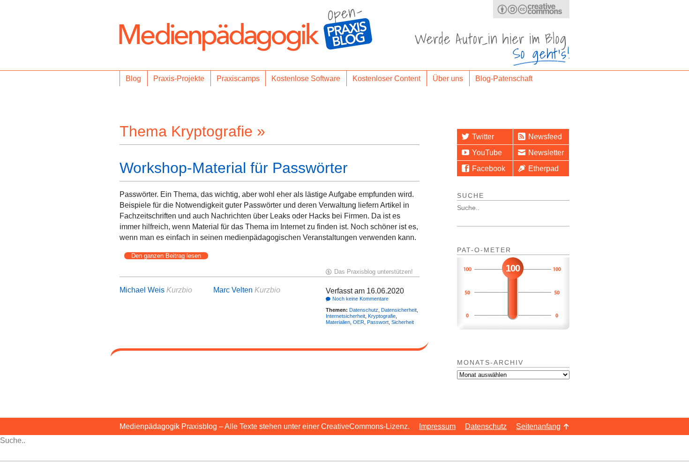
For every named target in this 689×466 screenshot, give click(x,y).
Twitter (483, 137)
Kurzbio (179, 290)
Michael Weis (142, 290)
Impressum (437, 426)
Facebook (488, 169)
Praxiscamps (238, 79)
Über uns (448, 79)
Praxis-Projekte (178, 79)
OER (358, 322)
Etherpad (543, 169)
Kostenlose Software (305, 79)
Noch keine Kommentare (360, 298)
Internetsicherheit (345, 316)
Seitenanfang (538, 426)
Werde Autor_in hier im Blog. (492, 48)
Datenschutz (363, 310)
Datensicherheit (399, 310)
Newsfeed (545, 137)
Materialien (338, 322)
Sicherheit (402, 322)
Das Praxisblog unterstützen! (373, 271)
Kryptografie (382, 316)
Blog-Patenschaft (503, 79)
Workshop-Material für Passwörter (234, 167)
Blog (133, 79)
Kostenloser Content (386, 79)
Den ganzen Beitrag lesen (166, 255)
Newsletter (546, 153)
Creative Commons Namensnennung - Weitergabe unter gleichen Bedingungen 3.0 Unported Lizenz (531, 9)
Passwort (378, 322)
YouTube (487, 153)
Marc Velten (233, 290)
